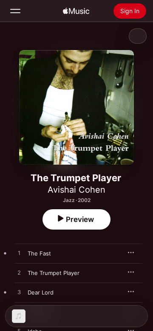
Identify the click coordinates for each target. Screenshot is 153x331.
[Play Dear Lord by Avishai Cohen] (19, 292)
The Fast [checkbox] (39, 253)
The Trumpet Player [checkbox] (53, 272)
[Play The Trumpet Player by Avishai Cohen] (19, 273)
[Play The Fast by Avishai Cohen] (19, 253)
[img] (76, 11)
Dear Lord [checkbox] (41, 292)
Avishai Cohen (76, 190)
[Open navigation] (15, 11)
